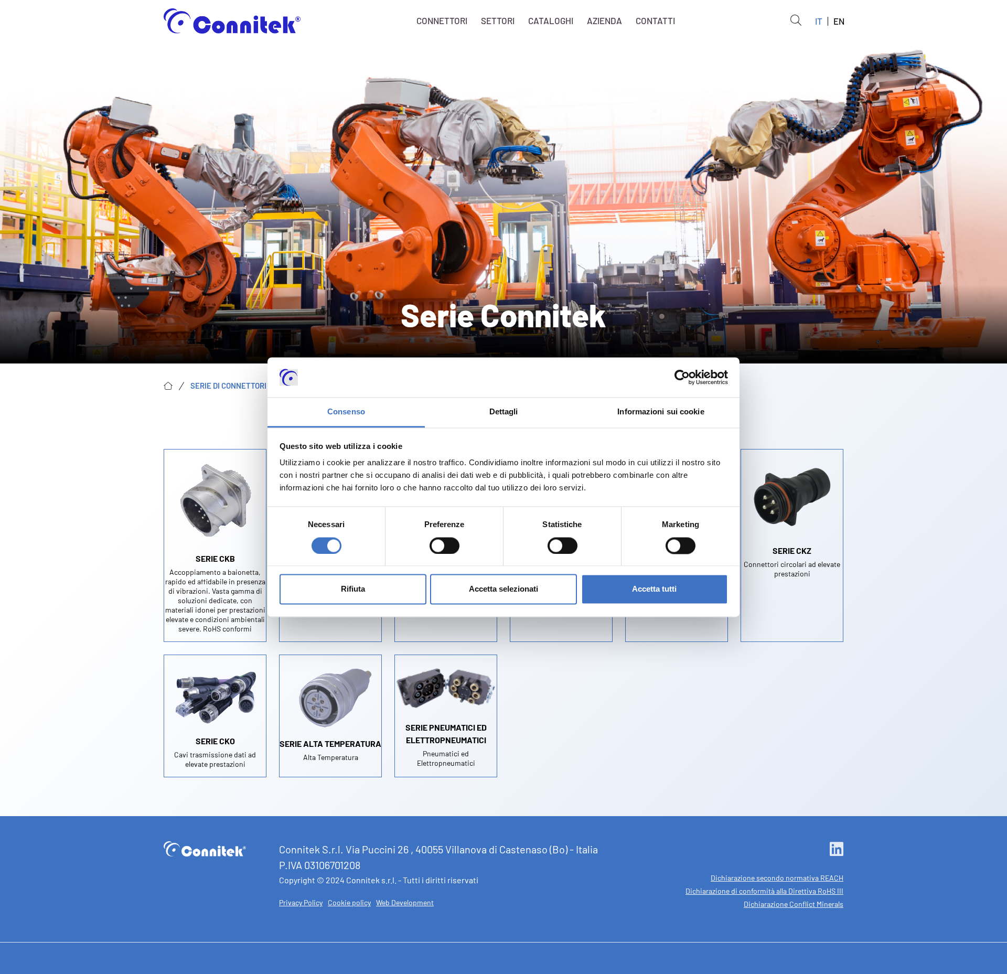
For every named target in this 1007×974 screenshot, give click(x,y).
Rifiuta (353, 589)
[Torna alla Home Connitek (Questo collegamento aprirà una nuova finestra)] (205, 848)
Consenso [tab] (346, 412)
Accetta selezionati (503, 589)
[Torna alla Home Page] (232, 21)
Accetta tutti (654, 589)
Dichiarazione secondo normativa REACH (777, 878)
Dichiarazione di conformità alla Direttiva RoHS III (764, 891)
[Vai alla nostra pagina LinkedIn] (836, 849)
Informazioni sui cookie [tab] (660, 412)
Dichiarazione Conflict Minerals (793, 904)
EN (838, 21)
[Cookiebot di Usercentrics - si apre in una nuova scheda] (682, 377)
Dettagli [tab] (503, 412)
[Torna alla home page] (168, 385)
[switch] (444, 545)
